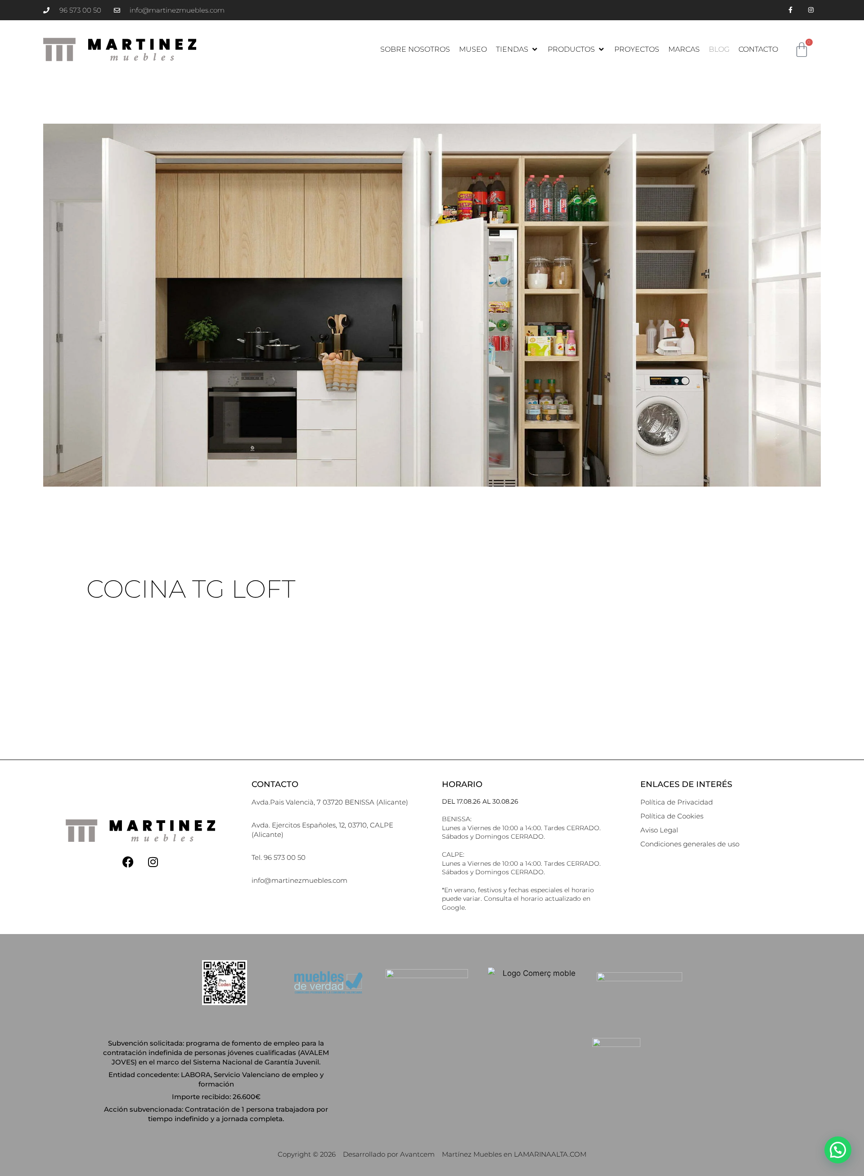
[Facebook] (128, 862)
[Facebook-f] (790, 10)
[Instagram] (811, 10)
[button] (517, 50)
